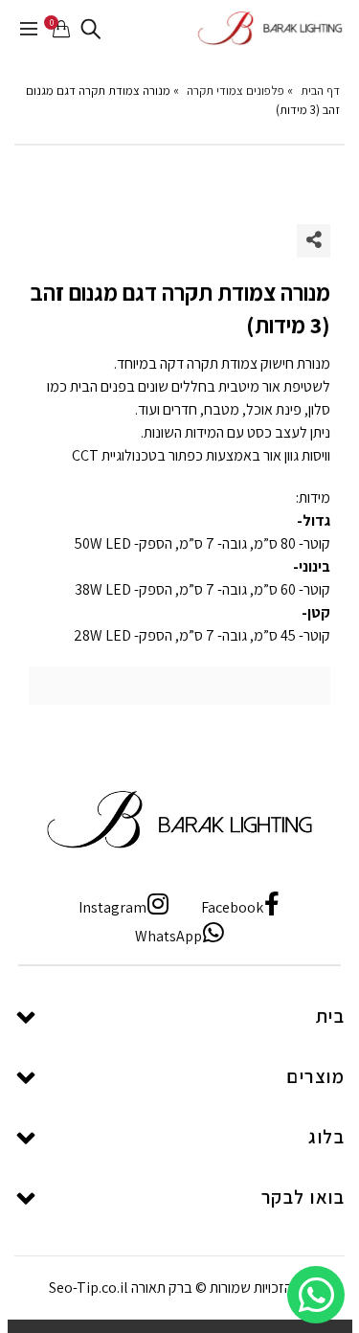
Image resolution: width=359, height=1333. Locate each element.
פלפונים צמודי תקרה (235, 90)
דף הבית (320, 90)
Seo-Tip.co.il (88, 1287)
